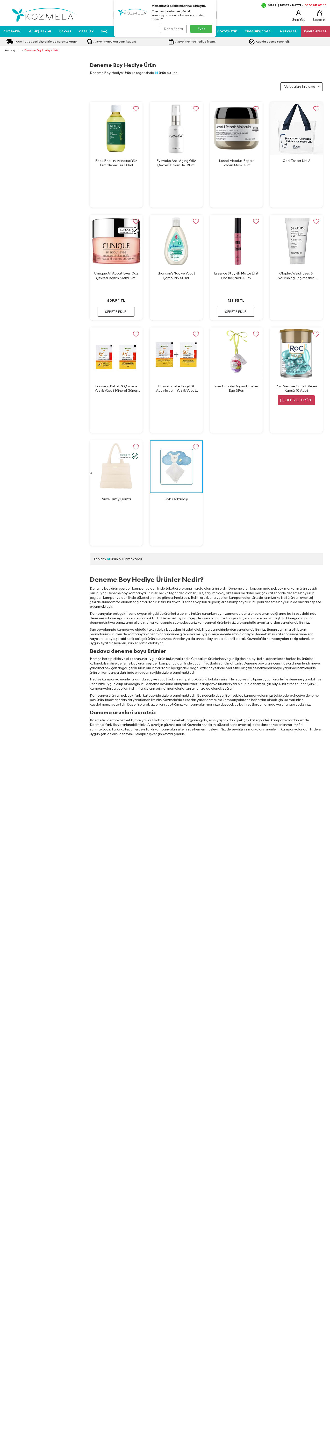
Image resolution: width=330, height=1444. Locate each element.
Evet (201, 29)
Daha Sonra (173, 29)
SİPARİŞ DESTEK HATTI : (297, 5)
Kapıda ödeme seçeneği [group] (273, 41)
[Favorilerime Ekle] (136, 108)
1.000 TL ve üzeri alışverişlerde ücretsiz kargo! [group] (46, 41)
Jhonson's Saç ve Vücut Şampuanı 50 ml (176, 275)
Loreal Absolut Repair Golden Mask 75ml (236, 163)
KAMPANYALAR (315, 31)
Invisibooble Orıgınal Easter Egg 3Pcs (236, 388)
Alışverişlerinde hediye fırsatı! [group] (195, 41)
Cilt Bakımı (12, 31)
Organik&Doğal (258, 31)
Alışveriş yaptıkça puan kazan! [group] (114, 41)
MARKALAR (288, 31)
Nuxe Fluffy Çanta (116, 499)
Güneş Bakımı (40, 31)
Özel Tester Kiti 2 (296, 161)
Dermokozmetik (224, 31)
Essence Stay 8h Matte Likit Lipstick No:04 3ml (236, 275)
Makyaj (65, 31)
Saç (104, 31)
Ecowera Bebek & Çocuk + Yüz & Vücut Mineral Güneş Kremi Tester (116, 388)
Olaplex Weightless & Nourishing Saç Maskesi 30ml (296, 275)
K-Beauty (86, 31)
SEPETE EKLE (115, 312)
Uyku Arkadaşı (176, 499)
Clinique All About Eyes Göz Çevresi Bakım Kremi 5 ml (116, 275)
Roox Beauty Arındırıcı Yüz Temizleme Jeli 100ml (116, 163)
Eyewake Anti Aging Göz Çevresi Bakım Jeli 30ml (176, 163)
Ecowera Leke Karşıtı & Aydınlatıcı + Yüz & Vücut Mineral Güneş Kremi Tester (176, 388)
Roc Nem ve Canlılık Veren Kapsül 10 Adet (296, 388)
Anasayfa (12, 50)
